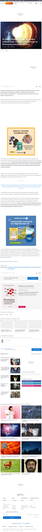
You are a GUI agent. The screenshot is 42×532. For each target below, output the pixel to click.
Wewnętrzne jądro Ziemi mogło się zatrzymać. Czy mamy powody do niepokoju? (24, 268)
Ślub (3, 508)
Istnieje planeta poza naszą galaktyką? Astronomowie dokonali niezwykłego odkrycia (9, 438)
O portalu (4, 529)
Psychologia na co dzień (25, 507)
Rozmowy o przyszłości (25, 286)
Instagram (40, 0)
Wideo (31, 500)
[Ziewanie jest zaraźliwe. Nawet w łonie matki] (10, 412)
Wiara (15, 3)
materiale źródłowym (13, 261)
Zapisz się (12, 517)
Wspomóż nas (33, 278)
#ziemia (6, 314)
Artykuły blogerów (6, 507)
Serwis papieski (5, 505)
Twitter (39, 0)
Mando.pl (21, 526)
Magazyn (5, 0)
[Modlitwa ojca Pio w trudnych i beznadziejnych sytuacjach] (15, 386)
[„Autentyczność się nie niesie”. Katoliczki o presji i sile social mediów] (15, 394)
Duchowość (14, 505)
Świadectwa (14, 507)
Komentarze (22, 2)
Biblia (1, 0)
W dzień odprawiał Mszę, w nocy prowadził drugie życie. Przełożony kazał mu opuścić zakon (5, 368)
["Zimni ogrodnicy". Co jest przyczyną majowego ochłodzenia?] (31, 412)
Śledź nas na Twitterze (28, 383)
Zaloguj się (2, 348)
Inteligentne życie (34, 498)
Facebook (37, 0)
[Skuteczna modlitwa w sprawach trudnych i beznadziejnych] (15, 362)
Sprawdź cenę (22, 306)
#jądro (2, 314)
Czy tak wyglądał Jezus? (26, 473)
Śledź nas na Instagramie (29, 385)
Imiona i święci (14, 508)
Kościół (4, 500)
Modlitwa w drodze (11, 0)
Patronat (35, 529)
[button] (36, 3)
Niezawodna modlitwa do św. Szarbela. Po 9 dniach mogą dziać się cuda (5, 377)
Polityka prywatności (13, 529)
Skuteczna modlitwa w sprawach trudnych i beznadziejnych (5, 360)
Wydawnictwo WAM (13, 526)
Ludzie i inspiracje (33, 507)
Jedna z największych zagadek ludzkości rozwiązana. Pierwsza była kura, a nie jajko (10, 474)
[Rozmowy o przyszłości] (9, 296)
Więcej (27, 2)
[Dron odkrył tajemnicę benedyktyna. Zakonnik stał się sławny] (35, 324)
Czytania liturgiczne (24, 505)
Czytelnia (14, 500)
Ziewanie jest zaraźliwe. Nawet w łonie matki (9, 420)
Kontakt (18, 529)
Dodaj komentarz (36, 349)
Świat (2, 475)
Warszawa (31, 2)
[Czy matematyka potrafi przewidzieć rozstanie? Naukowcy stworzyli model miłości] (20, 324)
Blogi (16, 0)
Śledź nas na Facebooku (28, 381)
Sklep (23, 0)
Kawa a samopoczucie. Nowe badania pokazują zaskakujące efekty (30, 438)
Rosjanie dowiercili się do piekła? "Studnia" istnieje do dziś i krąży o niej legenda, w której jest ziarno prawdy (10, 456)
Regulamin (7, 529)
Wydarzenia (16, 2)
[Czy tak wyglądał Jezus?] (31, 465)
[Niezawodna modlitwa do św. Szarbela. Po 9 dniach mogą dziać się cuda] (15, 378)
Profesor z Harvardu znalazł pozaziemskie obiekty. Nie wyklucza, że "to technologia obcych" (31, 456)
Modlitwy (22, 508)
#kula (11, 314)
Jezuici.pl (4, 526)
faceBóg (19, 0)
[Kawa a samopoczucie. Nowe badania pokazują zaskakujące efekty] (31, 430)
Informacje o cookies (30, 529)
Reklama (25, 529)
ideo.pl (22, 530)
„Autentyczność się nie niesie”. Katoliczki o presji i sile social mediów (5, 393)
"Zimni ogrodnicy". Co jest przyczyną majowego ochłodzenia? (30, 420)
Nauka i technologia (11, 46)
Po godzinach (4, 46)
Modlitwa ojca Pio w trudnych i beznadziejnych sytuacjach (4, 385)
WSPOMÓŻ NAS (27, 523)
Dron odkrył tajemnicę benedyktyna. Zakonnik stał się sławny (35, 330)
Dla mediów (21, 529)
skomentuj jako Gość (9, 348)
